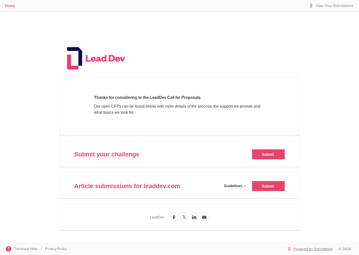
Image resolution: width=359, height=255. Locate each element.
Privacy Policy (56, 249)
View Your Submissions (334, 6)
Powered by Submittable (313, 249)
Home (10, 5)
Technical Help (26, 249)
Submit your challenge (106, 154)
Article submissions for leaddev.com (127, 186)
